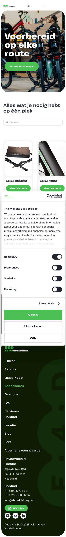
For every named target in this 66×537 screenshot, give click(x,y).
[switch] (57, 267)
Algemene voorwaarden (24, 450)
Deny (33, 337)
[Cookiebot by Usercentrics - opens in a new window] (47, 196)
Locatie (10, 425)
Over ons (11, 394)
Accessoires (14, 386)
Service (10, 369)
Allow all (33, 314)
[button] (30, 6)
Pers (8, 442)
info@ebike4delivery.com (20, 500)
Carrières (12, 411)
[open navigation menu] (43, 6)
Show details (47, 303)
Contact (11, 417)
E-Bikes (10, 361)
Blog (8, 433)
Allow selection (33, 326)
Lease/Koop (14, 378)
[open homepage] (9, 6)
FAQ (8, 403)
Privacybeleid (15, 459)
